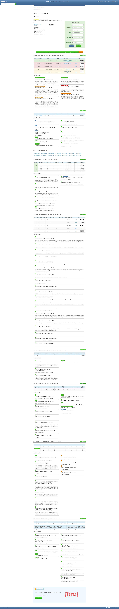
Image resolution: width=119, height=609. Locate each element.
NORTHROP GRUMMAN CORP (67, 72)
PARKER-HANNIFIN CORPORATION (67, 66)
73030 (74, 69)
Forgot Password (114, 1)
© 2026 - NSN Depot (114, 607)
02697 (76, 66)
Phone (70, 32)
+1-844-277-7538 (100, 1)
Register (109, 1)
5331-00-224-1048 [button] (78, 153)
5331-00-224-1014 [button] (44, 155)
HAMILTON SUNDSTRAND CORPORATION (67, 69)
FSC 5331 (39, 24)
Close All (80, 52)
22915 (76, 72)
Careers (67, 1)
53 (34, 115)
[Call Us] (80, 55)
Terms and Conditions (13, 607)
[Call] (40, 598)
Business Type (68, 39)
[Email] (36, 598)
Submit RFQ (84, 55)
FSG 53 (35, 24)
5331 (37, 115)
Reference (69, 37)
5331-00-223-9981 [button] (65, 153)
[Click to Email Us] (37, 448)
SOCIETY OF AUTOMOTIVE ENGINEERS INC (67, 61)
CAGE (55, 52)
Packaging (75, 52)
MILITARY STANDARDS (67, 63)
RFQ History (52, 1)
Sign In (106, 1)
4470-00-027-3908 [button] (37, 153)
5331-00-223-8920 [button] (58, 153)
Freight (65, 52)
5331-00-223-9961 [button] (71, 153)
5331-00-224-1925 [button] (65, 155)
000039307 (40, 115)
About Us (6, 607)
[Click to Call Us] (35, 448)
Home (56, 1)
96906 (76, 63)
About (59, 1)
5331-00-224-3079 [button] (78, 155)
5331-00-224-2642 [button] (71, 155)
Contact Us (63, 1)
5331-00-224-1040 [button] (51, 155)
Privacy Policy (20, 607)
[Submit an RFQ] (39, 448)
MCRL (39, 52)
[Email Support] (81, 55)
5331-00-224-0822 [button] (37, 155)
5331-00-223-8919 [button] (51, 153)
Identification (44, 52)
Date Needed (68, 42)
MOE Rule (49, 52)
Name (70, 25)
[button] (47, 1)
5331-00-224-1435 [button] (58, 155)
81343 (76, 60)
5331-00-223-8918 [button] (44, 153)
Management (71, 52)
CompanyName (68, 27)
